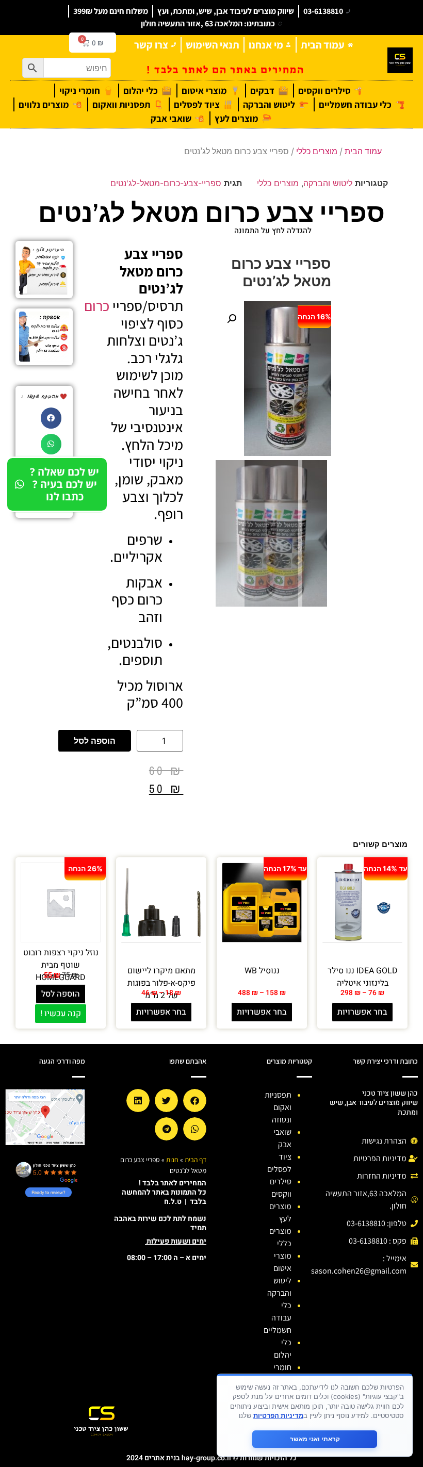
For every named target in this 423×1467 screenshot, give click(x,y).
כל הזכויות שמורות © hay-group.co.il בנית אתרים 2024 (211, 1458)
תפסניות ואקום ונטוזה (278, 1107)
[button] (231, 318)
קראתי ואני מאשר (315, 1439)
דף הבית (195, 1159)
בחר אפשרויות (362, 1012)
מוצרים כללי (316, 151)
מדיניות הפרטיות (278, 1415)
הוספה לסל (95, 741)
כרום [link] (96, 305)
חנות (172, 1159)
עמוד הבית (363, 151)
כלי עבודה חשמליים (277, 1317)
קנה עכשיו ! (60, 1013)
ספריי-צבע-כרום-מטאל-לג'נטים (165, 183)
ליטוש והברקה (327, 183)
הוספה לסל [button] (60, 994)
